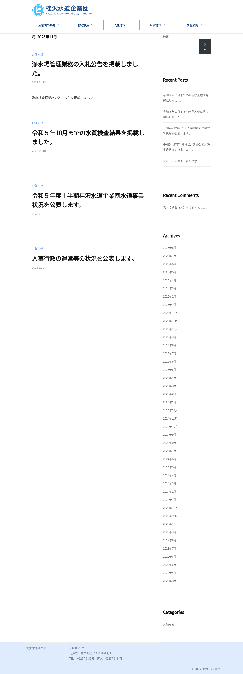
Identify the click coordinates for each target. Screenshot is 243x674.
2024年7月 (169, 451)
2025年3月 (169, 385)
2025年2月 (169, 394)
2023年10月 (170, 524)
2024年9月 (169, 434)
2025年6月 (169, 361)
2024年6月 (169, 459)
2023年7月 (169, 548)
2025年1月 (169, 402)
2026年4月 (169, 280)
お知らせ (37, 54)
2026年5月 (169, 272)
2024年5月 (169, 467)
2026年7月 (169, 255)
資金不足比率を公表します (180, 161)
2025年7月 (169, 353)
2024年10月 (170, 426)
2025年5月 (169, 369)
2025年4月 (169, 378)
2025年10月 (170, 329)
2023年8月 (169, 540)
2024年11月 (170, 418)
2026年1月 (169, 304)
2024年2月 (169, 491)
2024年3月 (169, 483)
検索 (166, 36)
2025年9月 (169, 337)
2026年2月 (169, 296)
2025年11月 (170, 321)
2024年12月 (170, 410)
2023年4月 (169, 572)
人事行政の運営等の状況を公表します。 (84, 258)
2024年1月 (169, 499)
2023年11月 (170, 516)
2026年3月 (169, 288)
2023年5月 (169, 564)
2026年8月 (169, 247)
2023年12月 (170, 507)
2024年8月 (169, 442)
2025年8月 (169, 345)
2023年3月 (169, 581)
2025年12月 (170, 312)
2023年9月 (169, 532)
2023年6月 (169, 556)
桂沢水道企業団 (211, 669)
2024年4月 (169, 475)
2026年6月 (169, 264)
